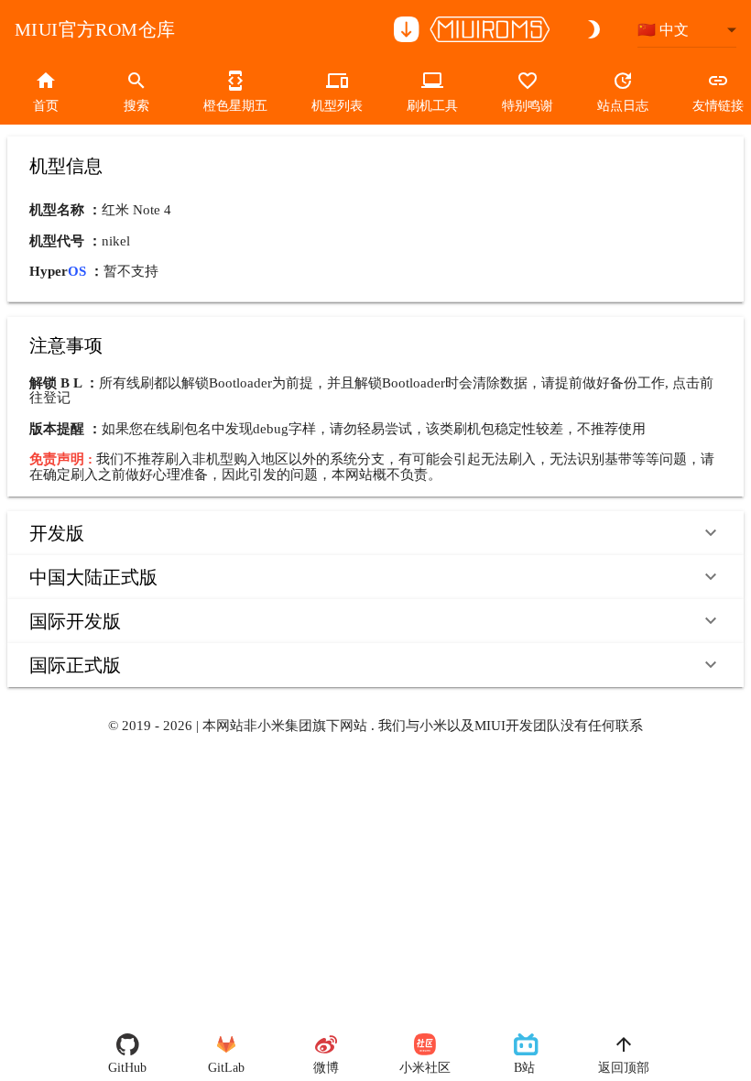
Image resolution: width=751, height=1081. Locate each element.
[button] (375, 533)
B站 (524, 1068)
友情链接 (718, 106)
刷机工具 (432, 106)
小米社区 (425, 1068)
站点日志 (622, 106)
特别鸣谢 (527, 106)
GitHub (127, 1068)
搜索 (136, 106)
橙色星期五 (235, 106)
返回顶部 (623, 1068)
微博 (326, 1068)
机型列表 (337, 106)
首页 (46, 106)
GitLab (226, 1068)
